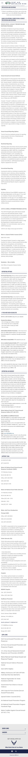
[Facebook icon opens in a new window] (12, 751)
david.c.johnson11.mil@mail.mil (9, 622)
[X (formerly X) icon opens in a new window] (16, 751)
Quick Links (5, 728)
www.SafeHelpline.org (9, 433)
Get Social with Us (14, 739)
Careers (4, 732)
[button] (2, 3)
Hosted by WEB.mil (14, 755)
